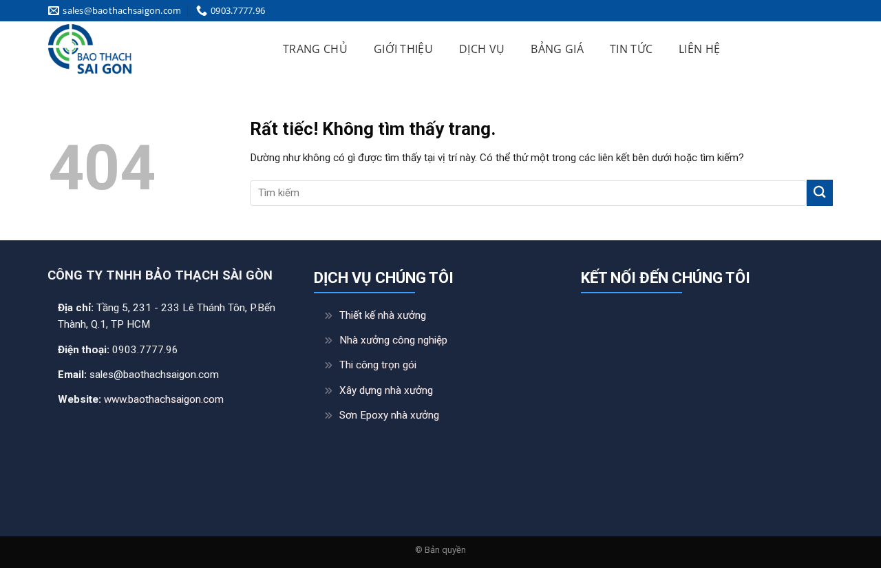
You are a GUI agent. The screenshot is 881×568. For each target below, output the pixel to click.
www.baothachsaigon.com (164, 399)
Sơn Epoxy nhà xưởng (389, 415)
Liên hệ (699, 48)
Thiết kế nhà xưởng (382, 315)
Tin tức (631, 48)
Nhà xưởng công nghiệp (393, 340)
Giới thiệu (403, 48)
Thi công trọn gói (377, 365)
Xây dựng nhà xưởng (386, 390)
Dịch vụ (482, 48)
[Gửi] (820, 192)
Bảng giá (557, 48)
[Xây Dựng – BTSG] (148, 48)
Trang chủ (315, 48)
